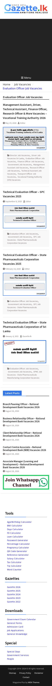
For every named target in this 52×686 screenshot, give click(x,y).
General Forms (14, 623)
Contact (26, 677)
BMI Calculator (14, 525)
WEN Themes (33, 682)
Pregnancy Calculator (18, 547)
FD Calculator (14, 533)
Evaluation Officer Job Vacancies (24, 233)
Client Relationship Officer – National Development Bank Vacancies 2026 (22, 434)
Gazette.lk (27, 336)
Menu (27, 77)
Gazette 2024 (14, 594)
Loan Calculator (15, 536)
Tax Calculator (14, 562)
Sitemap (12, 673)
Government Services (18, 655)
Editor (22, 123)
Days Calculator (15, 529)
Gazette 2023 (14, 598)
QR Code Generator (17, 551)
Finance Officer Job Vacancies (30, 161)
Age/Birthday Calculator (19, 522)
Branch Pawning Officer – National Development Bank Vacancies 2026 (21, 406)
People (10, 658)
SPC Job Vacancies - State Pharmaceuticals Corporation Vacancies (24, 239)
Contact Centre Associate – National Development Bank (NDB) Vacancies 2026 (24, 449)
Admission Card (15, 626)
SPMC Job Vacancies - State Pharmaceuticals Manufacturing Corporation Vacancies (24, 374)
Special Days (13, 651)
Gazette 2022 (14, 601)
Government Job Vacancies (20, 164)
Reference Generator (18, 554)
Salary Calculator (16, 558)
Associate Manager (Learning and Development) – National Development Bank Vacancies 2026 (23, 464)
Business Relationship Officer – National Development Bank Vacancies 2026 (24, 420)
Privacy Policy (25, 673)
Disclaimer (38, 673)
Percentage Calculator (18, 544)
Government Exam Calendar (21, 619)
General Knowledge (17, 634)
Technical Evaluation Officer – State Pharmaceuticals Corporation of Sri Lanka (24, 326)
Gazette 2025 (14, 590)
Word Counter (14, 569)
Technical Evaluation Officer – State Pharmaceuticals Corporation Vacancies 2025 (24, 259)
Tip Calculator (14, 565)
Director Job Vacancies (20, 155)
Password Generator (17, 540)
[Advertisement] (26, 46)
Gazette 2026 (14, 587)
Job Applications (15, 630)
